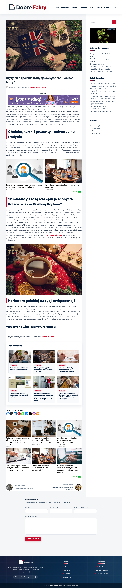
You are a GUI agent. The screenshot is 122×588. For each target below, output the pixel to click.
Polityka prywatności (102, 570)
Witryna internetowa (81, 507)
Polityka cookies (102, 574)
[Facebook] (8, 413)
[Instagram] (34, 413)
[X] (11, 413)
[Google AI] (30, 413)
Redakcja (67, 570)
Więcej (107, 7)
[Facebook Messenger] (26, 413)
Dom (57, 7)
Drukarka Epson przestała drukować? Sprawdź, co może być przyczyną (102, 91)
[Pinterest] (19, 413)
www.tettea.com (48, 337)
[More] (37, 413)
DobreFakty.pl (53, 585)
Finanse (75, 7)
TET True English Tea (53, 235)
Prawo (99, 7)
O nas (67, 567)
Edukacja (65, 7)
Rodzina (32, 87)
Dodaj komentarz (31, 516)
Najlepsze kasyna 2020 (98, 64)
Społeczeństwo (41, 87)
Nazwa (28, 507)
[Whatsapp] (22, 413)
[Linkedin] (15, 413)
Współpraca (67, 577)
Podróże (83, 7)
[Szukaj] (115, 7)
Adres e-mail (54, 507)
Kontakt (67, 574)
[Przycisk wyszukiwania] (114, 22)
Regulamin (102, 567)
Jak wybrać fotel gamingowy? (100, 66)
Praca (91, 7)
